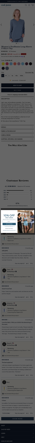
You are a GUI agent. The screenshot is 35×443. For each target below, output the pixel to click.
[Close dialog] (32, 211)
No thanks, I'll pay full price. (9, 228)
